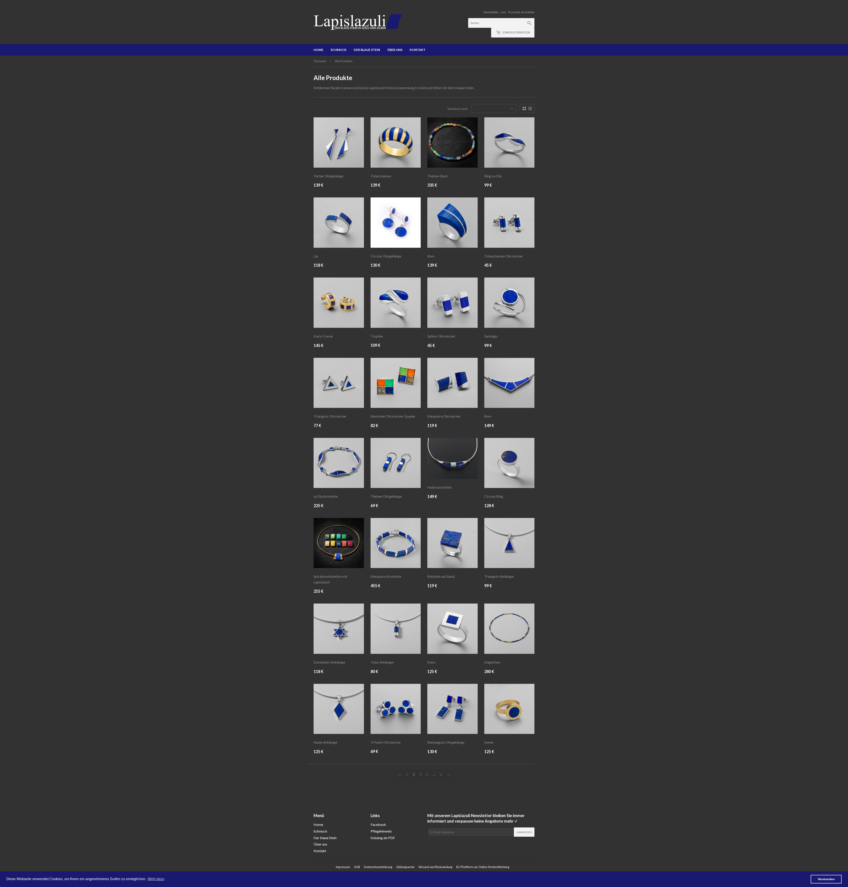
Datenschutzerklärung (378, 867)
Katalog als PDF (383, 838)
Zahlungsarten (405, 867)
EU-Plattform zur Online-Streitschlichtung (482, 867)
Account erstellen (521, 12)
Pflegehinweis (381, 831)
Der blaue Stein (367, 50)
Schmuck (338, 50)
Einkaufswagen (516, 32)
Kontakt (418, 50)
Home (318, 50)
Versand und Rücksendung (435, 867)
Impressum (343, 867)
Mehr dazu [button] (156, 879)
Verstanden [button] (826, 879)
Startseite (320, 61)
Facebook (378, 824)
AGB (357, 867)
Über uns (394, 50)
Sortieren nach (457, 109)
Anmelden (491, 12)
